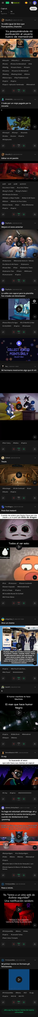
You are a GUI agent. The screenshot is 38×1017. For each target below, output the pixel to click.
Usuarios (6, 71)
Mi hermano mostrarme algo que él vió (18, 370)
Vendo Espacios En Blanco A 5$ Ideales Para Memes (16, 868)
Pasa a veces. (7, 888)
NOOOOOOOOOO (25, 793)
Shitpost (6, 738)
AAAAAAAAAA (18, 672)
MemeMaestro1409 (11, 752)
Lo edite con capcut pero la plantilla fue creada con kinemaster (17, 294)
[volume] (35, 54)
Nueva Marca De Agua (10, 322)
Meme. (19, 993)
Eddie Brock (15, 734)
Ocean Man (7, 268)
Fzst (4, 583)
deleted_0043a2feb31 (12, 808)
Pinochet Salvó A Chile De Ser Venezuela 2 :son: (18, 864)
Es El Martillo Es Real (27, 322)
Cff (10, 184)
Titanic (20, 271)
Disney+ (15, 132)
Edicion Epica (7, 78)
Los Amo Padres (23, 187)
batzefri (7, 687)
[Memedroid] (7, 3)
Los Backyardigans (22, 853)
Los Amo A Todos (8, 187)
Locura (13, 136)
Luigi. (32, 993)
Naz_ (6, 366)
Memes (14, 738)
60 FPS (22, 996)
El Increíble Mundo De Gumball (13, 594)
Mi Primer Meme (8, 597)
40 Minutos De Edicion (10, 194)
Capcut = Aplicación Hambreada (13, 84)
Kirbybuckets (7, 139)
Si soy (3, 756)
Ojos (17, 205)
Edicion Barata (8, 205)
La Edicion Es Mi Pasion (10, 264)
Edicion (27, 74)
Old (30, 64)
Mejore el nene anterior (12, 227)
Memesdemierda (23, 587)
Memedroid (31, 84)
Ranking (5, 74)
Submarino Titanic (27, 268)
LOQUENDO (7, 326)
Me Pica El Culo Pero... (19, 669)
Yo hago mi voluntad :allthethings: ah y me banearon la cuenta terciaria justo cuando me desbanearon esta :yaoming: (18, 815)
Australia (24, 132)
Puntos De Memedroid (18, 64)
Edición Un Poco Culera (19, 201)
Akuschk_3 (8, 20)
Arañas (5, 136)
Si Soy (5, 793)
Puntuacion (26, 60)
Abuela (5, 492)
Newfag (5, 67)
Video (26, 931)
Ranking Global (17, 74)
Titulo (4, 461)
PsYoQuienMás (10, 884)
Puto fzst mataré (8, 510)
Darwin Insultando (26, 583)
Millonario (28, 271)
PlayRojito (8, 223)
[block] (35, 20)
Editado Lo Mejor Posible (11, 198)
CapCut (5, 81)
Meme (13, 857)
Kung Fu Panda (8, 191)
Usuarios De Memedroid (20, 71)
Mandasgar (7, 488)
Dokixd (7, 458)
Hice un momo (7, 623)
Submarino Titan (8, 271)
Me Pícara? (6, 672)
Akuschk (6, 60)
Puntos (5, 64)
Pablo (5, 857)
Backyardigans (8, 853)
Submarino (25, 264)
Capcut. (5, 860)
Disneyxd (6, 132)
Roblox (16, 443)
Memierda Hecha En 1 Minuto (24, 261)
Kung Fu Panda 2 (22, 191)
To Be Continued (19, 488)
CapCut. (14, 81)
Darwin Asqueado (9, 587)
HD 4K (14, 996)
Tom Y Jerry (7, 443)
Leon (29, 488)
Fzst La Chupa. (8, 590)
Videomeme (7, 261)
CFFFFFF (23, 184)
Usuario (27, 67)
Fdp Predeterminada (21, 78)
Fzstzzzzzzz (13, 583)
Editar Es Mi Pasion (29, 198)
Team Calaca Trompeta (10, 938)
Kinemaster (27, 326)
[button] (30, 3)
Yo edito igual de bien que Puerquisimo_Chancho (13, 25)
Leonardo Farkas (17, 934)
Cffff (16, 184)
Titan (15, 268)
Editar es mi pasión (9, 158)
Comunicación (7, 274)
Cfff (4, 184)
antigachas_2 (9, 619)
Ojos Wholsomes (28, 205)
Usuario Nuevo (16, 67)
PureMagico (9, 507)
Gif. (26, 993)
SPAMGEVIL (9, 99)
